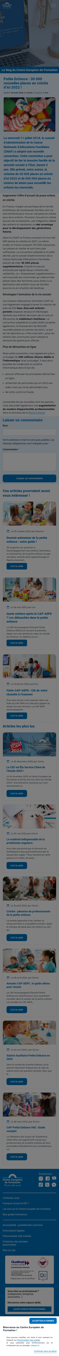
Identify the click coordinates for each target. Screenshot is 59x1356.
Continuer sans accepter (45, 1351)
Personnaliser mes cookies (28, 1340)
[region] (29, 1336)
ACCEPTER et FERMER (43, 1321)
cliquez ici (35, 1345)
